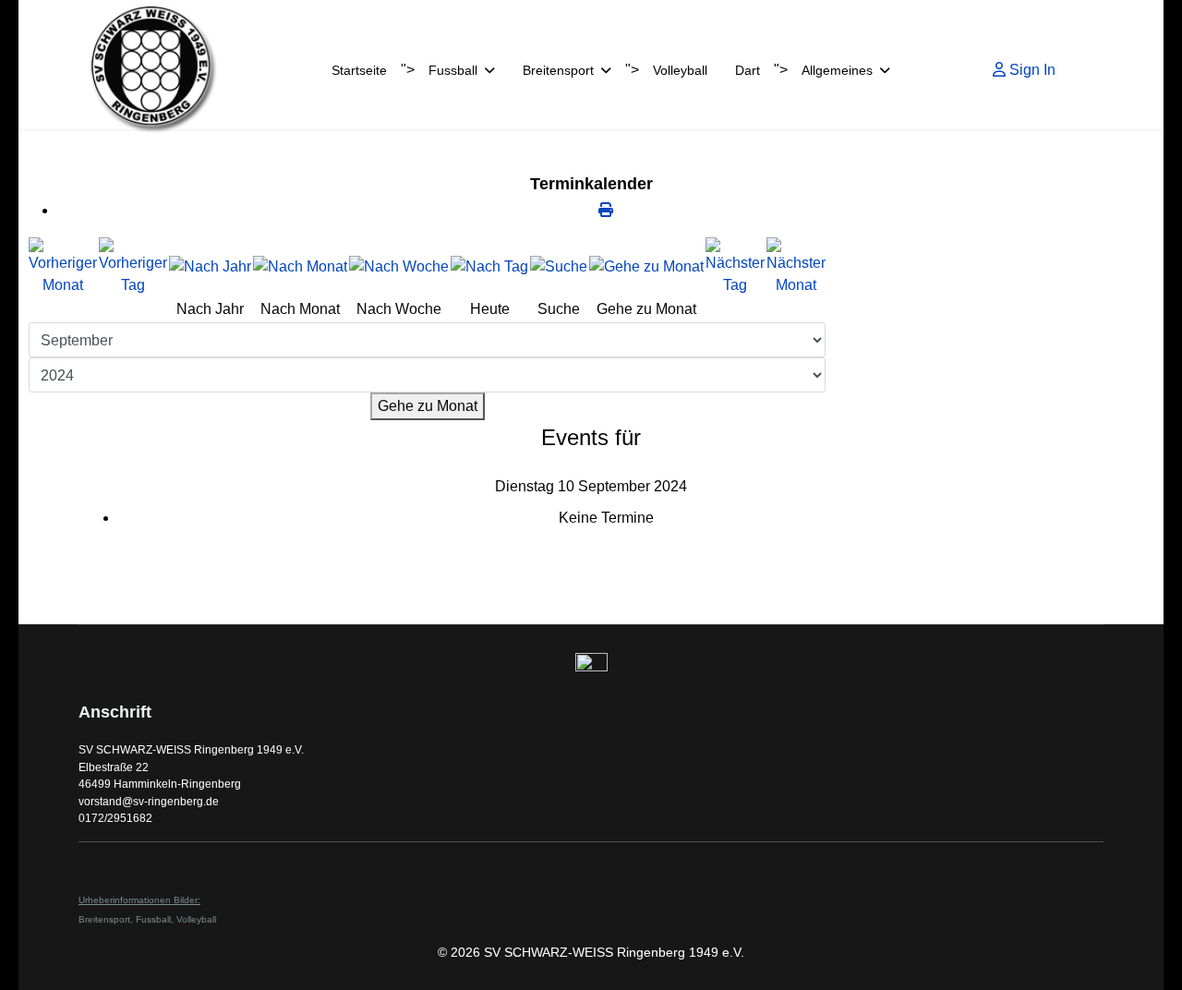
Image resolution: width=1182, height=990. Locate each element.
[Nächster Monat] (796, 266)
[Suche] (558, 267)
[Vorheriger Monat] (63, 266)
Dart (747, 70)
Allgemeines (837, 70)
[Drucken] (605, 210)
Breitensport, (107, 919)
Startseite (359, 70)
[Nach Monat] (300, 267)
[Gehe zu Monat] (646, 267)
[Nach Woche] (399, 267)
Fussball (452, 70)
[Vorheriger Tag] (133, 266)
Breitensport (558, 70)
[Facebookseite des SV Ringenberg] (591, 669)
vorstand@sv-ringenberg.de (148, 801)
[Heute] (489, 267)
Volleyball (680, 70)
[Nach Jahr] (210, 267)
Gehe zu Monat (427, 406)
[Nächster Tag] (735, 266)
